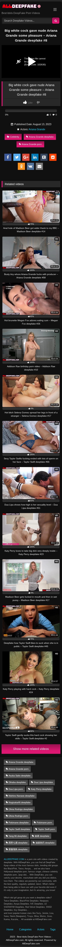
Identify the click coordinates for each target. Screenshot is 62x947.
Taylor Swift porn (46, 829)
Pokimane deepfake (19, 822)
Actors (40, 929)
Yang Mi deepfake (18, 836)
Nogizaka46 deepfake (20, 802)
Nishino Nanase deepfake (21, 795)
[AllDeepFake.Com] (25, 6)
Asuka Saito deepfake (20, 775)
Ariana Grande (37, 129)
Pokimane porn (44, 822)
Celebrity (14, 136)
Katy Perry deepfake (41, 789)
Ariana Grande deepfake (41, 136)
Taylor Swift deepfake (19, 829)
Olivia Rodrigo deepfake (21, 809)
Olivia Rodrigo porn (18, 816)
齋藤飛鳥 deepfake (18, 849)
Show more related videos (31, 748)
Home (10, 929)
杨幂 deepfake (42, 836)
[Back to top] (52, 937)
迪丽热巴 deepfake (45, 842)
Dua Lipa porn (16, 789)
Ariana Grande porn (32, 144)
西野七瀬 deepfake (18, 842)
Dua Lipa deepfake (43, 782)
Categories (25, 929)
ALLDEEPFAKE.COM (14, 859)
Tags (52, 929)
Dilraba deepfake (17, 782)
